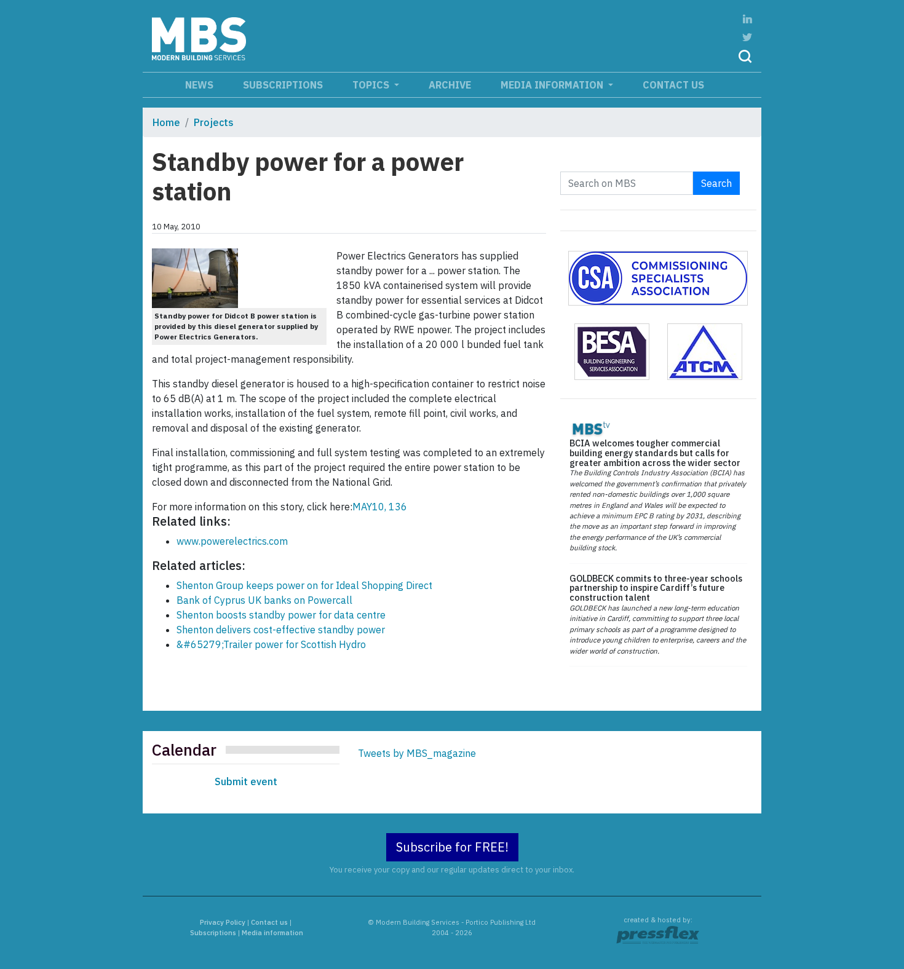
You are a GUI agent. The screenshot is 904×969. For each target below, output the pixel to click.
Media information (553, 85)
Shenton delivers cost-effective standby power (280, 629)
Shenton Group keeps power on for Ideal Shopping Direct (304, 585)
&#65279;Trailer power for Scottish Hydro (271, 644)
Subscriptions (283, 85)
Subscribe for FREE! (452, 847)
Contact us (673, 85)
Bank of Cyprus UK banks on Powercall (264, 600)
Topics (372, 85)
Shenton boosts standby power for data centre (281, 615)
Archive (450, 85)
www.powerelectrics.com (232, 541)
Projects (214, 122)
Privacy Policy (222, 922)
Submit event (246, 781)
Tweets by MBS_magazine (417, 753)
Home (166, 122)
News (199, 85)
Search (716, 183)
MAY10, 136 (379, 506)
